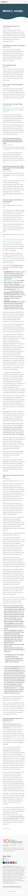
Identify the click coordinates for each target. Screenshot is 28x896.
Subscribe (6, 858)
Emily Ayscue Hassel (9, 108)
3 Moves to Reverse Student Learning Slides (13, 84)
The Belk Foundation (15, 737)
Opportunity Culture (19, 257)
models (18, 731)
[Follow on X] (4, 863)
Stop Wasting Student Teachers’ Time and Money (14, 45)
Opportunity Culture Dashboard (13, 597)
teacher (18, 599)
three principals (15, 214)
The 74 (13, 149)
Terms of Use (19, 845)
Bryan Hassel (20, 108)
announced (15, 738)
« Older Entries (6, 828)
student (12, 599)
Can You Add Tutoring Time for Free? (11, 26)
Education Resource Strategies (10, 774)
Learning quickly (13, 708)
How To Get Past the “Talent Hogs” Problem (13, 104)
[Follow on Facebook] (11, 863)
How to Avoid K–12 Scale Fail (9, 65)
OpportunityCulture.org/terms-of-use (10, 883)
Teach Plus (10, 802)
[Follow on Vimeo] (16, 863)
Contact (6, 860)
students (22, 668)
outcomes (17, 364)
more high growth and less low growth (14, 365)
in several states (11, 258)
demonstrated (6, 457)
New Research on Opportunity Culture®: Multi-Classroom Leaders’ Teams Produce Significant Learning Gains (13, 168)
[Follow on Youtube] (13, 863)
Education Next (15, 110)
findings (12, 601)
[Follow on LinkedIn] (6, 863)
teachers (18, 687)
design (7, 599)
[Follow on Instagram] (9, 863)
